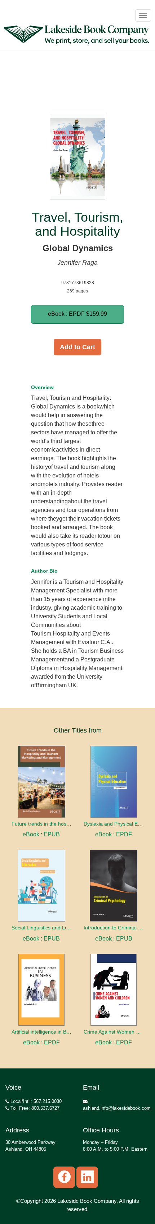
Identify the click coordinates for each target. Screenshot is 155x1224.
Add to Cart (77, 347)
